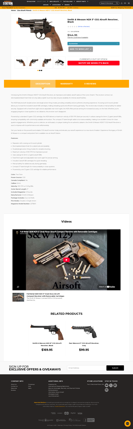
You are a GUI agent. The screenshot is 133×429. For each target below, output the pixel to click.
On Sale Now (31, 1)
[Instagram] (106, 390)
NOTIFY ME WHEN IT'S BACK (93, 63)
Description (43, 84)
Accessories (56, 4)
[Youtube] (106, 385)
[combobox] (109, 3)
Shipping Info (52, 384)
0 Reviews (90, 84)
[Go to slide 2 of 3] (39, 70)
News (29, 388)
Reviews (13, 390)
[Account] (120, 3)
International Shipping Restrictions (58, 386)
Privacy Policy (68, 425)
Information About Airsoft (56, 392)
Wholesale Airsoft (53, 394)
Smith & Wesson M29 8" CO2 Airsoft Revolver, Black (47, 344)
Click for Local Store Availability (77, 37)
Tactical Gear (68, 1)
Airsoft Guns (41, 1)
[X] (111, 385)
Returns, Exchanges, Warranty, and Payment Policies (64, 388)
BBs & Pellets (54, 1)
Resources (14, 388)
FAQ (29, 386)
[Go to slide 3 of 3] (41, 70)
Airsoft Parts (81, 1)
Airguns (46, 4)
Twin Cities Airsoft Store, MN (95, 384)
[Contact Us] (124, 3)
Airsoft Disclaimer (60, 406)
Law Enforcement (53, 396)
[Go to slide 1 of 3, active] (38, 70)
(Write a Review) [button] (84, 26)
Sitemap (60, 425)
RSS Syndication (53, 390)
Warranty (66, 84)
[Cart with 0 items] (128, 3)
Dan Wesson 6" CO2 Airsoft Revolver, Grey (84, 344)
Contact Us (14, 386)
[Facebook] (115, 385)
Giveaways (31, 384)
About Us (13, 384)
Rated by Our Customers (13, 7)
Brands (67, 4)
